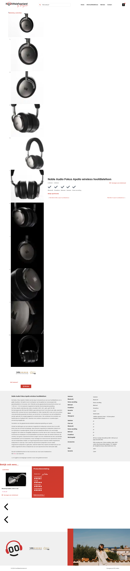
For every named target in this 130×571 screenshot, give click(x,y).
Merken (102, 4)
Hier (14, 453)
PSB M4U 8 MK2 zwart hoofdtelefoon (59, 197)
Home (82, 4)
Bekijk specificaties (53, 193)
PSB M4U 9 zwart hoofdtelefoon (115, 197)
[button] (45, 474)
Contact (109, 4)
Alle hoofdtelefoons (92, 4)
